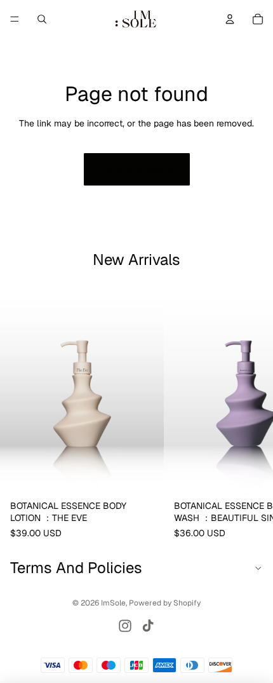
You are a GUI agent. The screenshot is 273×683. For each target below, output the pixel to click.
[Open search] (42, 19)
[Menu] (14, 19)
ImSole (113, 603)
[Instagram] (125, 625)
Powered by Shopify (165, 603)
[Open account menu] (230, 19)
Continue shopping (137, 169)
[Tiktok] (148, 625)
